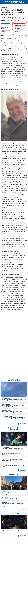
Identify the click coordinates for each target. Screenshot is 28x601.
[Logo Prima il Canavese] (14, 2)
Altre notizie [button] (23, 423)
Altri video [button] (23, 509)
